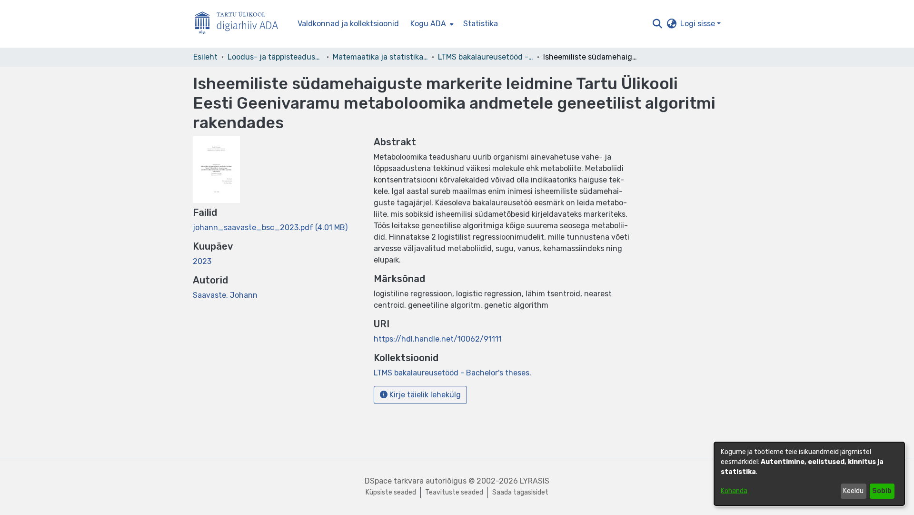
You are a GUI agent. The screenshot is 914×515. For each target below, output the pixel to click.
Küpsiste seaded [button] (391, 492)
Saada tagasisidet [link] (520, 492)
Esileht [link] (205, 56)
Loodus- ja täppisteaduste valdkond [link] (275, 56)
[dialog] (809, 473)
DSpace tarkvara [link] (394, 480)
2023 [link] (202, 261)
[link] (270, 227)
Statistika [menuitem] (480, 23)
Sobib (882, 491)
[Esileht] (240, 24)
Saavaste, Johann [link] (225, 295)
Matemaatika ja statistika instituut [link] (380, 56)
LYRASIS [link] (534, 480)
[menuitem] (431, 24)
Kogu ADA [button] (428, 23)
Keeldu (853, 491)
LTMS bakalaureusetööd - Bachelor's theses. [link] (485, 56)
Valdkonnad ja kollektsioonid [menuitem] (348, 23)
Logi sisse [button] (698, 23)
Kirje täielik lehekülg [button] (424, 394)
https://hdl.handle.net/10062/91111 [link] (438, 338)
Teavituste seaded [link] (454, 492)
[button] (657, 24)
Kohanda (734, 491)
